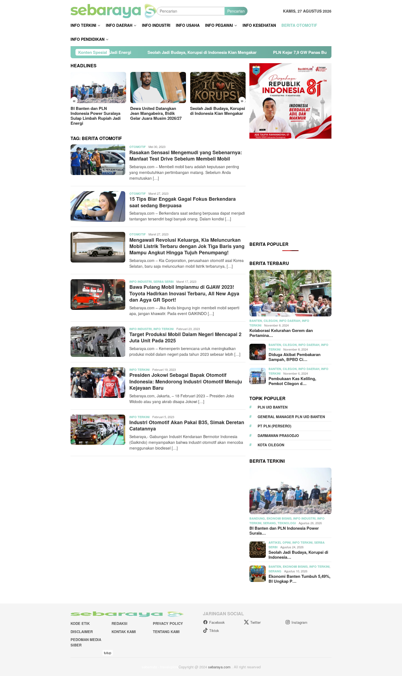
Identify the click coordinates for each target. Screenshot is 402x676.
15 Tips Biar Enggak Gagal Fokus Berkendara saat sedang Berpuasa (182, 202)
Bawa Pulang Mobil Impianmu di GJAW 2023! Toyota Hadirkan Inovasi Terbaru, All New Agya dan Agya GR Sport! (184, 293)
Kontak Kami (124, 631)
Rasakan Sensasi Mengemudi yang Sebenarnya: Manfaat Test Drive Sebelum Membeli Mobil (185, 155)
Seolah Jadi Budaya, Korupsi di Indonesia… (298, 555)
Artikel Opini (280, 542)
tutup (107, 652)
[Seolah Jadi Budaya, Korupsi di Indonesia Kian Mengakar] (218, 87)
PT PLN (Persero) (274, 426)
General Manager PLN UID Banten (291, 416)
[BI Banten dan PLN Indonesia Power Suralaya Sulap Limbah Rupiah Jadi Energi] (98, 87)
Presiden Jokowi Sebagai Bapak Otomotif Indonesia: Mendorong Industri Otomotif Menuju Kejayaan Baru (185, 381)
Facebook (217, 622)
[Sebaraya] (114, 10)
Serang (269, 523)
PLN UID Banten (272, 407)
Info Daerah (289, 321)
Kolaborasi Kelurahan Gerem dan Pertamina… (281, 333)
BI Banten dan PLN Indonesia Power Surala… (284, 530)
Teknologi (287, 523)
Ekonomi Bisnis (279, 518)
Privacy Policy (168, 623)
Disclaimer (82, 631)
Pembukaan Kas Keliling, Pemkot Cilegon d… (292, 381)
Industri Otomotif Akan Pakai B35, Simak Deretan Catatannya (186, 425)
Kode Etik (80, 623)
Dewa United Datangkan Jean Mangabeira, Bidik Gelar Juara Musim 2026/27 (156, 113)
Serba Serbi (163, 281)
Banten (255, 321)
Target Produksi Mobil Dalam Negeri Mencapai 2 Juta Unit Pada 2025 (185, 337)
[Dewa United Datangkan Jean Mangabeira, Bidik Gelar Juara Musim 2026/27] (158, 87)
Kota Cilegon (271, 444)
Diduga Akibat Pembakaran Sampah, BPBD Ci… (295, 357)
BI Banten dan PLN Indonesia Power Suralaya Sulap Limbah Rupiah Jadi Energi (96, 116)
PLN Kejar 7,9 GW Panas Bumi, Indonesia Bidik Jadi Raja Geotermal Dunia (307, 52)
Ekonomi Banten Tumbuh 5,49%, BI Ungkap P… (299, 579)
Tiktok (214, 630)
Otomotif (137, 147)
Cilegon (271, 321)
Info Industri (140, 281)
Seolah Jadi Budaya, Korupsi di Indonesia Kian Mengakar (165, 52)
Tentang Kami (166, 631)
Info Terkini (163, 329)
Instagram (299, 622)
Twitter (255, 622)
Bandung (257, 518)
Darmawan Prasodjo (278, 435)
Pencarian (236, 11)
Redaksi (119, 623)
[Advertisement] (290, 189)
